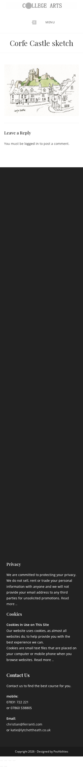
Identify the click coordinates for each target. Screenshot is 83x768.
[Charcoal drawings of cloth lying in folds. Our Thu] (41, 532)
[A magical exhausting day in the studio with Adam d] (41, 199)
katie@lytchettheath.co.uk (30, 730)
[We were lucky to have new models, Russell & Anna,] (41, 282)
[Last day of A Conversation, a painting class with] (41, 490)
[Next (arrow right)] (5, 766)
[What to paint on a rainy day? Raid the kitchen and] (41, 407)
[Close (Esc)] (14, 760)
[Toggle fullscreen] (5, 760)
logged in (31, 143)
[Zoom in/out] (1, 760)
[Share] (10, 760)
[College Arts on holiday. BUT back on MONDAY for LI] (41, 324)
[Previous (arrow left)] (1, 766)
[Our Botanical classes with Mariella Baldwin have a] (41, 240)
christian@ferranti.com (24, 724)
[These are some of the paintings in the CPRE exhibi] (41, 448)
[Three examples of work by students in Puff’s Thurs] (41, 365)
